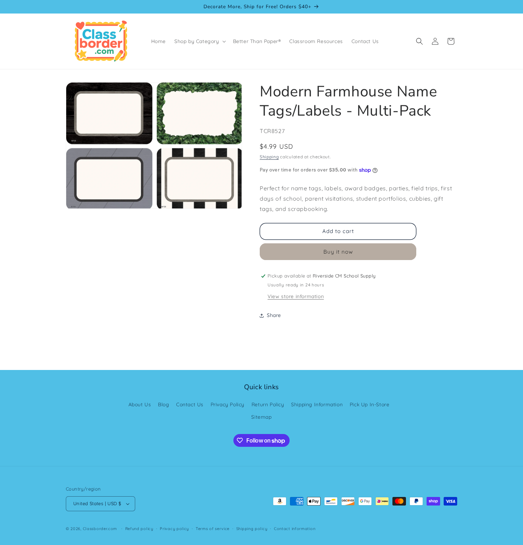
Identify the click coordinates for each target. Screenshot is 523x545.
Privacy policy (174, 528)
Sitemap (261, 417)
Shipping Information (317, 404)
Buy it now (338, 251)
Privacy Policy (227, 404)
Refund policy (139, 528)
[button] (199, 41)
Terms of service (212, 528)
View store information (296, 296)
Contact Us (190, 404)
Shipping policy (252, 528)
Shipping (269, 156)
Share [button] (274, 315)
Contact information (294, 528)
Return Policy (268, 404)
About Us (139, 404)
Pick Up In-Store (370, 404)
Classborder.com (100, 528)
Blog (163, 404)
